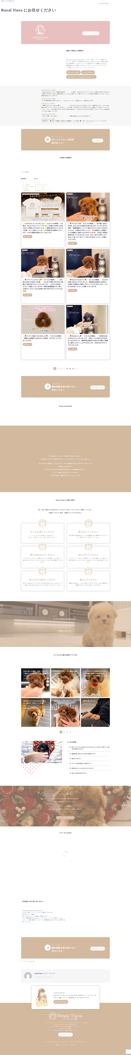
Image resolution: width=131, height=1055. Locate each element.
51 (73, 368)
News (87, 3)
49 (67, 368)
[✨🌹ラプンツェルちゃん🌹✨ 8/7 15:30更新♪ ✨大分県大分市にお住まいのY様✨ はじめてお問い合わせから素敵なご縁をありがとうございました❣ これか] (43, 263)
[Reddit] (33, 961)
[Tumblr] (29, 961)
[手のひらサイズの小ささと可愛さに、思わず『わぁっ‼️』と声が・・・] (35, 712)
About (72, 3)
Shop (67, 3)
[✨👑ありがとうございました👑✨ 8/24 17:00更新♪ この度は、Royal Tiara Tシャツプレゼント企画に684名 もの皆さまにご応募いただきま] (43, 207)
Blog (82, 3)
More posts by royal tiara (43, 977)
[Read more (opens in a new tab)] (74, 93)
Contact (94, 3)
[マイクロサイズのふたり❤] (65, 712)
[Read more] (42, 523)
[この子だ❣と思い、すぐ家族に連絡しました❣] (65, 682)
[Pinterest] (26, 961)
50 (70, 368)
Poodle (56, 3)
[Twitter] (24, 961)
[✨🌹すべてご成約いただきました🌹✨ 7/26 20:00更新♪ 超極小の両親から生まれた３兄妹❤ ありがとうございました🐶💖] (43, 319)
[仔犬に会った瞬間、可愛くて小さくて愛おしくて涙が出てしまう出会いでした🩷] (35, 682)
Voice (77, 3)
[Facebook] (22, 961)
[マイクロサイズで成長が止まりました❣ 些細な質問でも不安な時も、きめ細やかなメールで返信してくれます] (95, 682)
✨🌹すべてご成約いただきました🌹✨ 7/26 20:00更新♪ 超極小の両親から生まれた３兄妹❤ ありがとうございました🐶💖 (42, 338)
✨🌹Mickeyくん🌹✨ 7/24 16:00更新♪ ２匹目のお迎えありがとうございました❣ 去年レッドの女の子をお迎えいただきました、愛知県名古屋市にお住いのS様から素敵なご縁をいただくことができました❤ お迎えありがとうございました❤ (88, 340)
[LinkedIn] (31, 961)
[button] (76, 368)
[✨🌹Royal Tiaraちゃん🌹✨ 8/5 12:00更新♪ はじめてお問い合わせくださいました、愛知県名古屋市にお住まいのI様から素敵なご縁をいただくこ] (88, 263)
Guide (61, 3)
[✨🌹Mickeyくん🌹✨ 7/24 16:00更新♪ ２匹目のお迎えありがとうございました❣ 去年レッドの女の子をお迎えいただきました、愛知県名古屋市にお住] (88, 319)
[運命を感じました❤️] (95, 712)
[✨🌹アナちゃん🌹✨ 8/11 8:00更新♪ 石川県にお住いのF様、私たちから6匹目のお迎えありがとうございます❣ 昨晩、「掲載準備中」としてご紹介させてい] (88, 207)
